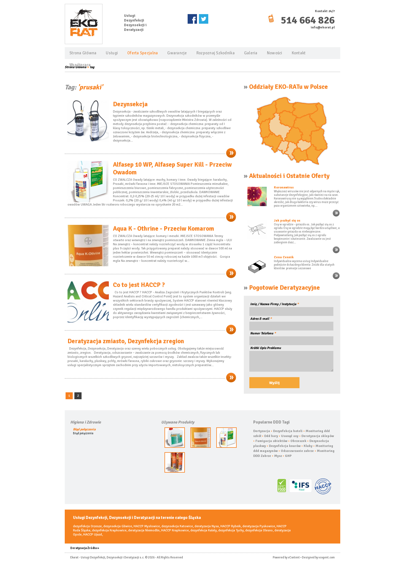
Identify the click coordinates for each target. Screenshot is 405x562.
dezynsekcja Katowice (177, 526)
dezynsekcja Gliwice (117, 526)
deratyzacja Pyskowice (258, 526)
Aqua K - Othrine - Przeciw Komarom (163, 229)
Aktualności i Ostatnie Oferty (289, 176)
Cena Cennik (284, 257)
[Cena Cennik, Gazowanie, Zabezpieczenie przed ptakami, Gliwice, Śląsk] (336, 279)
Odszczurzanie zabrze (297, 451)
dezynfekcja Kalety (203, 530)
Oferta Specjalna (142, 52)
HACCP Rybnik (230, 526)
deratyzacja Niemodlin (144, 530)
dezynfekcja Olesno (259, 530)
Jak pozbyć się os (287, 221)
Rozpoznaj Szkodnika (215, 52)
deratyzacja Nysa (207, 526)
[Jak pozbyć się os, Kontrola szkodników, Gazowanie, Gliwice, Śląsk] (336, 253)
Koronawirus (284, 187)
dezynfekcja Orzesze (87, 526)
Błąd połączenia (84, 429)
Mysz (278, 456)
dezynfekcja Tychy (231, 530)
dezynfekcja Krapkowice (109, 530)
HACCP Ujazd (92, 534)
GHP (288, 456)
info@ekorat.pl (323, 27)
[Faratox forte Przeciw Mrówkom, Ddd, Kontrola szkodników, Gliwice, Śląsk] (174, 472)
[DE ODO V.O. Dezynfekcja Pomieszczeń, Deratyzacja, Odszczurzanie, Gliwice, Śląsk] (174, 447)
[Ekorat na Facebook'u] (192, 19)
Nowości (274, 52)
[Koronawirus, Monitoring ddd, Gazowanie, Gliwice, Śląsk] (336, 216)
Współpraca (80, 64)
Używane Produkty (177, 422)
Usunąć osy (289, 436)
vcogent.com (326, 557)
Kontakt (299, 52)
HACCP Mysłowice (147, 526)
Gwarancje (177, 52)
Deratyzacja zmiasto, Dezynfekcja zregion (126, 341)
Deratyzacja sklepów (317, 436)
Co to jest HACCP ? (139, 285)
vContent (294, 557)
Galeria (251, 52)
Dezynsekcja (130, 104)
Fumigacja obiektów (271, 441)
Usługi (112, 52)
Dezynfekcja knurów (285, 446)
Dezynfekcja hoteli (288, 431)
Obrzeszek (298, 441)
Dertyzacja (261, 431)
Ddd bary (271, 436)
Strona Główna (82, 52)
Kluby (308, 446)
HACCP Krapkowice (175, 530)
